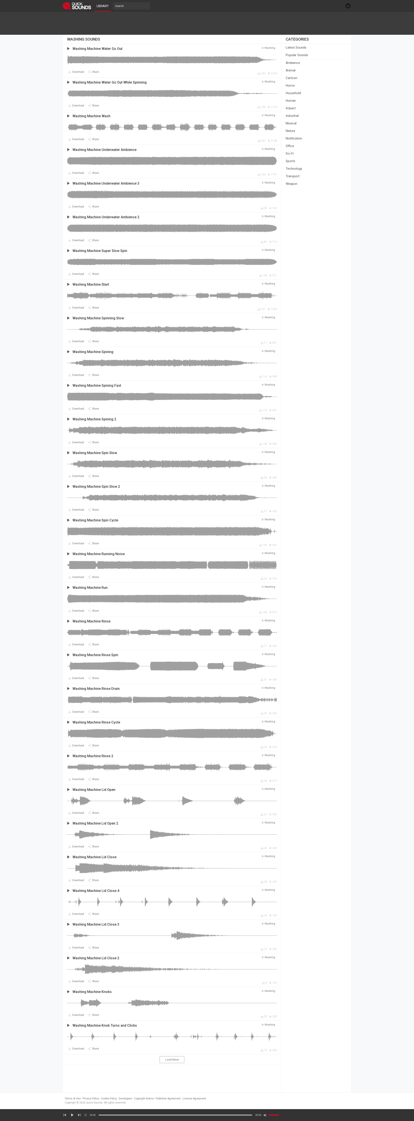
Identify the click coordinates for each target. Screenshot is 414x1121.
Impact (291, 108)
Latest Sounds (296, 47)
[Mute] (265, 1115)
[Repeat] (85, 1114)
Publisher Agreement (168, 1098)
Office (290, 146)
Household (293, 93)
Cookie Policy (109, 1098)
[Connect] (348, 5)
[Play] (72, 1115)
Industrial (292, 116)
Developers (125, 1098)
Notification (294, 138)
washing (270, 47)
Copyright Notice (144, 1098)
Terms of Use (73, 1098)
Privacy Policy (91, 1098)
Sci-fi (290, 153)
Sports (290, 161)
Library (103, 6)
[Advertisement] (207, 23)
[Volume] (274, 1115)
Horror (290, 85)
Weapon (291, 184)
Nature (290, 131)
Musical (291, 123)
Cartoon (291, 78)
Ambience (293, 63)
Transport (293, 176)
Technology (294, 169)
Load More (172, 1059)
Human (291, 101)
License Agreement (194, 1098)
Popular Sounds (297, 55)
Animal (290, 70)
